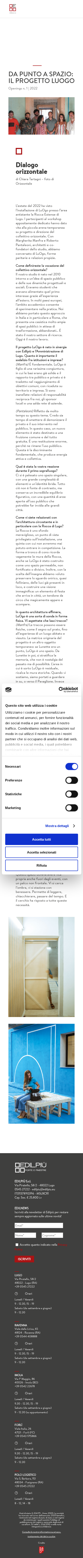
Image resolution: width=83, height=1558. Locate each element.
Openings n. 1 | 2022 (22, 88)
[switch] (71, 780)
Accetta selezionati (41, 852)
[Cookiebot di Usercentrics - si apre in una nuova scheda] (59, 690)
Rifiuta (42, 865)
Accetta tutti (41, 839)
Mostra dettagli (57, 826)
